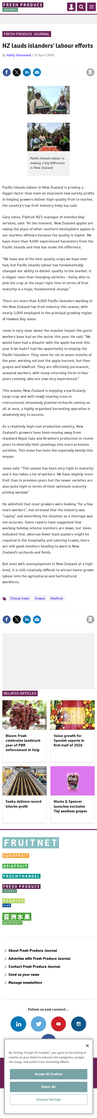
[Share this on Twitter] (16, 72)
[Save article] (90, 72)
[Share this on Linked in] (27, 72)
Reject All (48, 1087)
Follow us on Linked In (18, 1024)
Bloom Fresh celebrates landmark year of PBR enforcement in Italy (23, 743)
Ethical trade (19, 598)
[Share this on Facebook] (6, 72)
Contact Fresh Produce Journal (34, 966)
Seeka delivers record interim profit (23, 804)
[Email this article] (37, 72)
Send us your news (23, 974)
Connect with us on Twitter (38, 1024)
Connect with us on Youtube (58, 1024)
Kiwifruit (57, 598)
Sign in (34, 62)
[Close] (87, 1046)
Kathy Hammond (19, 55)
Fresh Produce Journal (27, 34)
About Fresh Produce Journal (32, 950)
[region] (48, 1076)
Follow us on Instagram (78, 1024)
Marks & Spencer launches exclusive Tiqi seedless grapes (70, 806)
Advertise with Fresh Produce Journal (39, 958)
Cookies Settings (48, 1100)
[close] (94, 62)
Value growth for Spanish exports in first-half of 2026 (69, 740)
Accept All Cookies (48, 1074)
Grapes (40, 598)
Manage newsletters (25, 982)
